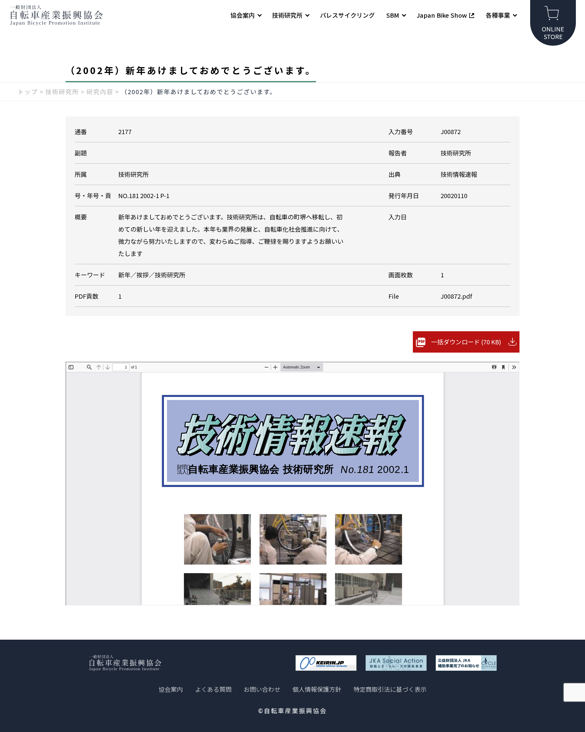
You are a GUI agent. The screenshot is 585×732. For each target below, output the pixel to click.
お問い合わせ (262, 689)
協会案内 (170, 689)
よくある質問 (213, 689)
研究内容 (100, 91)
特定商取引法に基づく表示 (390, 689)
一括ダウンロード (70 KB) (466, 341)
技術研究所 (62, 91)
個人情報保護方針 (316, 689)
